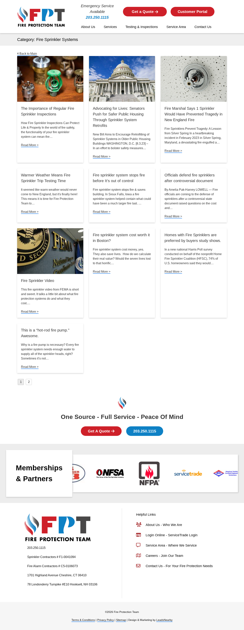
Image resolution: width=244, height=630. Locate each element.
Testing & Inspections (141, 27)
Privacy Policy (105, 619)
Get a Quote (143, 12)
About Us (88, 27)
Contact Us (202, 27)
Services (110, 27)
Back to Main (28, 53)
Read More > (30, 145)
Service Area (176, 27)
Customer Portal (192, 12)
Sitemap (121, 619)
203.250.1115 (97, 17)
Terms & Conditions (83, 619)
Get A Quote (99, 431)
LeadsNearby (164, 619)
